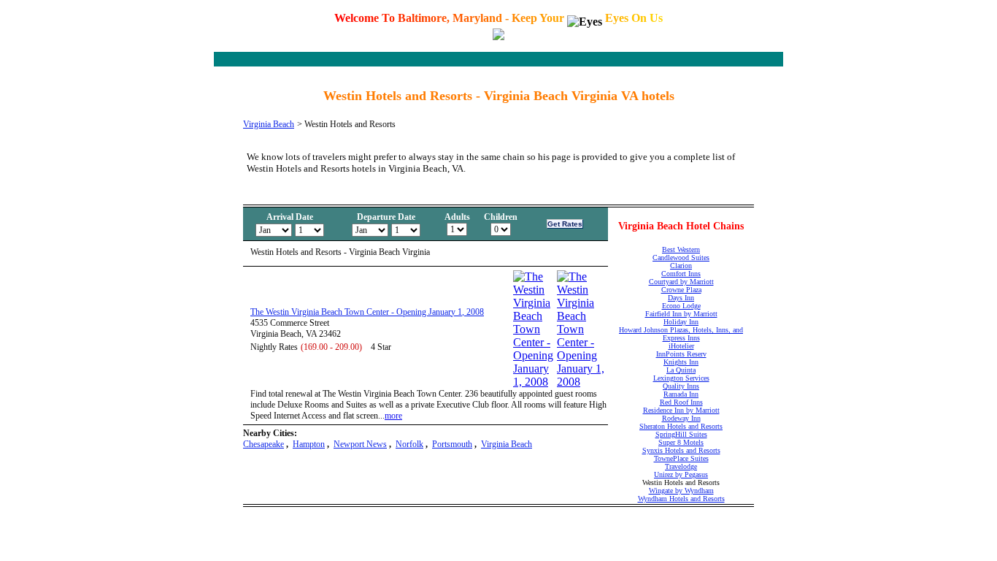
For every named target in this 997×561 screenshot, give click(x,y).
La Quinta (681, 370)
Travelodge (681, 466)
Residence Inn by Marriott (681, 410)
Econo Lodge (681, 306)
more (393, 416)
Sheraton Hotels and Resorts (681, 426)
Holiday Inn (680, 322)
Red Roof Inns (681, 402)
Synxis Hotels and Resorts (681, 450)
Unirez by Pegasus (681, 474)
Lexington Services (681, 378)
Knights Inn (680, 362)
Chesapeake (263, 444)
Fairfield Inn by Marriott (681, 314)
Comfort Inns (681, 274)
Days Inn (681, 298)
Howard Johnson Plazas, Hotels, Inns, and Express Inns (681, 334)
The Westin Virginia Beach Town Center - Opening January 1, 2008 (367, 312)
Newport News (360, 444)
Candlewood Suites (681, 257)
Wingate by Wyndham (681, 490)
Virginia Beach (268, 124)
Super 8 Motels (681, 442)
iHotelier (681, 346)
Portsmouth (452, 444)
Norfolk (409, 444)
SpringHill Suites (681, 434)
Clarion (681, 266)
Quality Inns (681, 386)
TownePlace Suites (681, 458)
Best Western (681, 249)
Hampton (309, 444)
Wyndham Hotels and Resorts (681, 499)
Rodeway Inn (681, 418)
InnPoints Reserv (681, 354)
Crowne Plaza (681, 290)
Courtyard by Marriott (681, 282)
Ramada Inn (680, 394)
